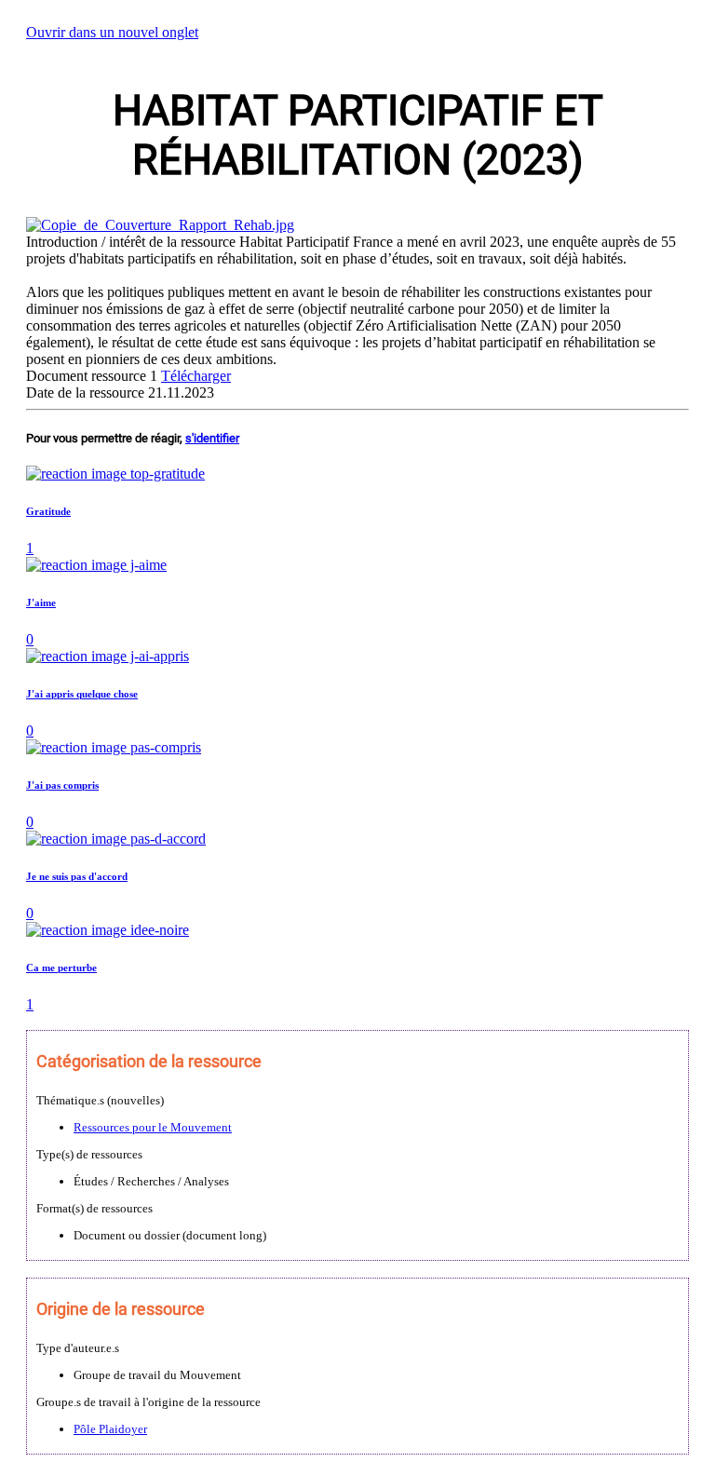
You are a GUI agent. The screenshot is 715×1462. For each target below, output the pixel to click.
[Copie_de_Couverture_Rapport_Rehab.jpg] (160, 225)
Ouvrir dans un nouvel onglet (112, 32)
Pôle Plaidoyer (110, 1429)
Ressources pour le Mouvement (153, 1127)
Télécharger (196, 376)
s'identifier (212, 438)
